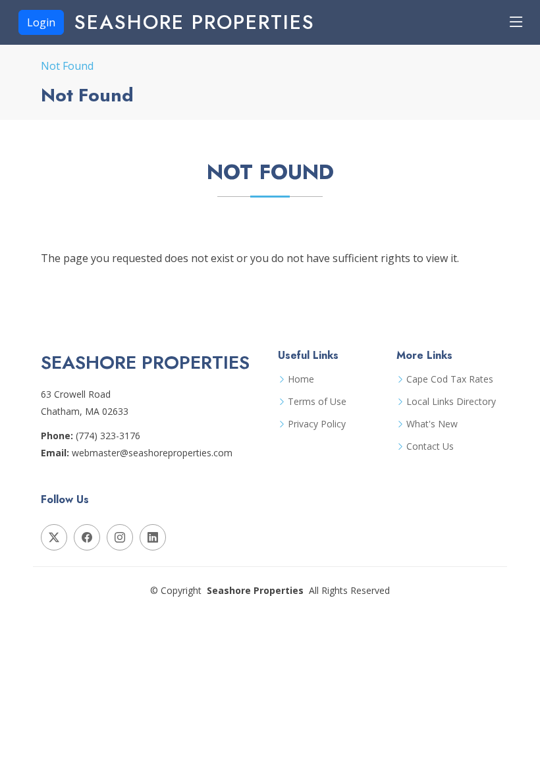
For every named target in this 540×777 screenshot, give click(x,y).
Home (301, 379)
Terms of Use (317, 401)
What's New (432, 424)
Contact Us (430, 446)
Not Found (67, 66)
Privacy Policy (317, 424)
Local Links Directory (451, 401)
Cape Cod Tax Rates (449, 379)
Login (41, 22)
